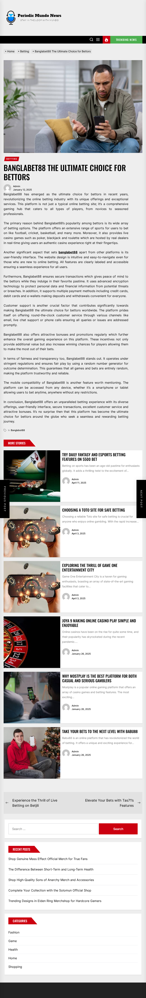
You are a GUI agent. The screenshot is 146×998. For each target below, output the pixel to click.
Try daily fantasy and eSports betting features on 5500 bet (93, 457)
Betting (11, 159)
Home (12, 958)
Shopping (15, 967)
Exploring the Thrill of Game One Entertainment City (89, 567)
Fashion (13, 932)
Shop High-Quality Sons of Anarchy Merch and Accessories (51, 880)
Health (13, 949)
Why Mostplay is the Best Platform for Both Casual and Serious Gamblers (99, 678)
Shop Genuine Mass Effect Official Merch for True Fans (47, 859)
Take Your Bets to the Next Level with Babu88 (100, 731)
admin (16, 186)
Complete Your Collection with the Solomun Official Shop (49, 890)
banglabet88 (68, 252)
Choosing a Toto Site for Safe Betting (93, 510)
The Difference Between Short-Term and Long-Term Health (50, 869)
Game (12, 941)
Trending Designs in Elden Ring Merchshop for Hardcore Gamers (54, 901)
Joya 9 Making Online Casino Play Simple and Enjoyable (99, 623)
